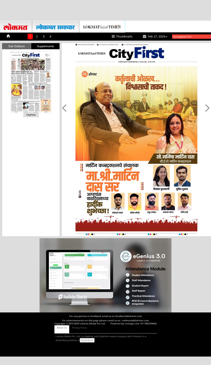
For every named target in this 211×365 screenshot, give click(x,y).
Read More (87, 340)
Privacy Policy (79, 327)
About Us (62, 327)
